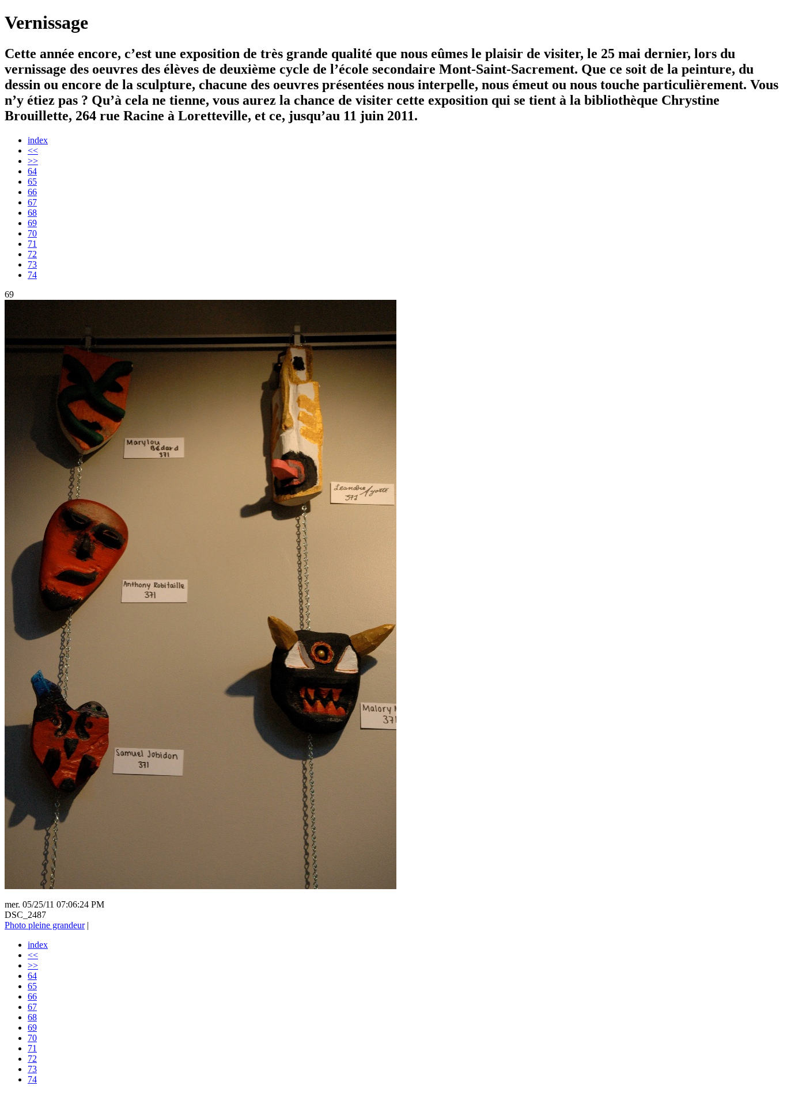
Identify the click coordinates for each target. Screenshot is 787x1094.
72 (32, 254)
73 (32, 264)
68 (32, 213)
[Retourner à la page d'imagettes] (200, 886)
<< (33, 150)
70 (32, 233)
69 (32, 223)
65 (32, 181)
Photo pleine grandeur (45, 925)
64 (32, 171)
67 (32, 202)
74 (32, 275)
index (38, 140)
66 (32, 192)
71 (32, 244)
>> (33, 161)
